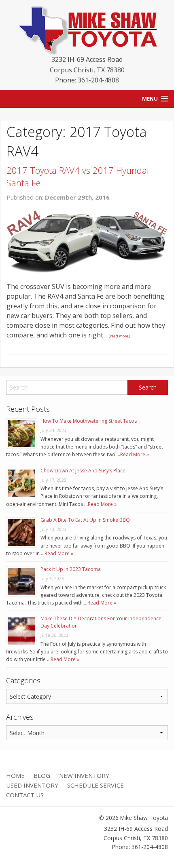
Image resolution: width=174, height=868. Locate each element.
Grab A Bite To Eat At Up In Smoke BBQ (85, 519)
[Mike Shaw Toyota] (87, 28)
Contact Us (25, 795)
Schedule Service (95, 785)
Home (15, 775)
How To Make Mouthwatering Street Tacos (88, 420)
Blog (42, 775)
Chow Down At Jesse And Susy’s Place (82, 470)
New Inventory (84, 775)
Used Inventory (32, 785)
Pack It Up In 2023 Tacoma (70, 569)
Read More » (134, 454)
